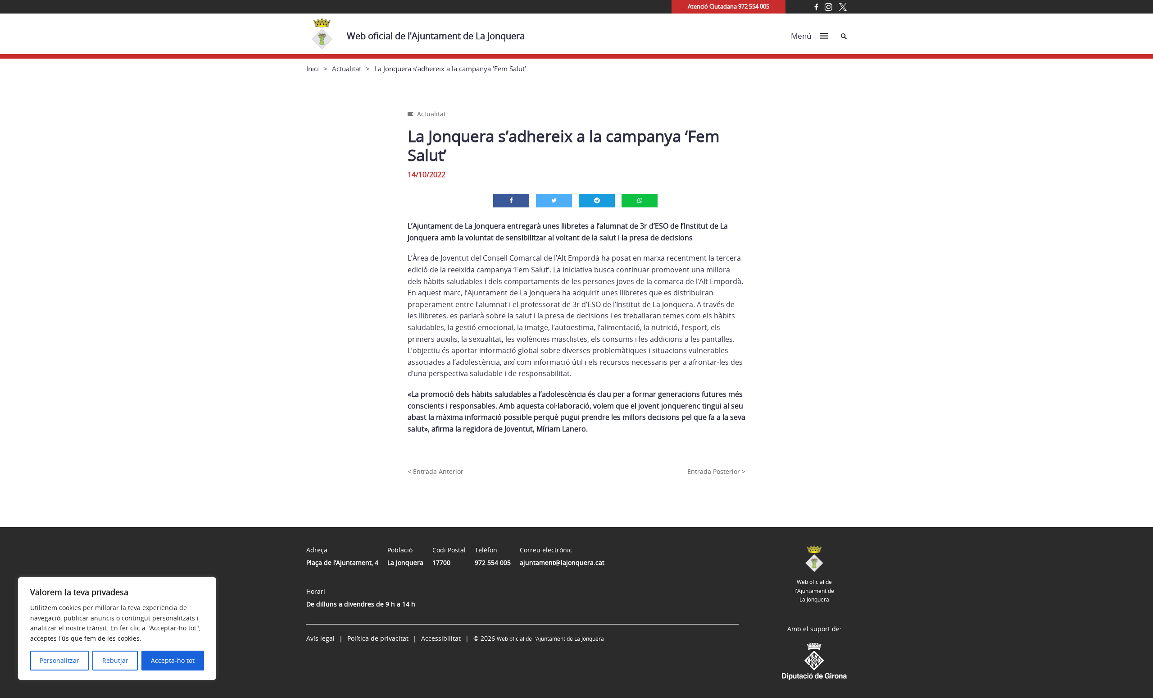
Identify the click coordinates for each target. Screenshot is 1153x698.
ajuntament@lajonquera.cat (562, 562)
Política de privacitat (378, 638)
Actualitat (346, 68)
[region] (117, 628)
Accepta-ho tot (173, 660)
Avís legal (320, 638)
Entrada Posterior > (716, 471)
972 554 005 (493, 562)
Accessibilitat (441, 638)
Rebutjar (115, 660)
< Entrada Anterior (435, 471)
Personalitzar (59, 660)
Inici (312, 68)
